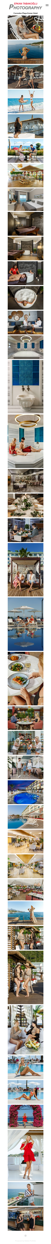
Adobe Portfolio (30, 1241)
